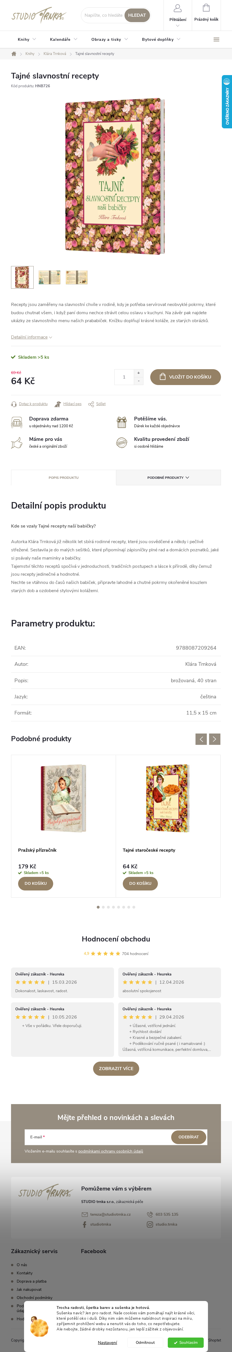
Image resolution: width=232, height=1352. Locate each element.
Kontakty (25, 1273)
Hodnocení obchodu (116, 939)
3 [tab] (108, 907)
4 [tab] (113, 907)
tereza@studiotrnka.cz (110, 1214)
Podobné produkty (165, 477)
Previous (201, 739)
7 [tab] (128, 907)
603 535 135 (167, 1214)
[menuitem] (27, 39)
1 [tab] (98, 907)
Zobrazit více (116, 1069)
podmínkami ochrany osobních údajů (110, 1151)
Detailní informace (29, 337)
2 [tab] (103, 907)
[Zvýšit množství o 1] (138, 373)
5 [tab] (118, 907)
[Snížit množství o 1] (138, 381)
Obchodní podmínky (34, 1297)
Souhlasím (188, 1342)
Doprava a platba (31, 1281)
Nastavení (107, 1342)
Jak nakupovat (29, 1289)
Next (214, 739)
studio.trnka (166, 1224)
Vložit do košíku (190, 377)
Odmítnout (145, 1342)
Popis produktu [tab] (64, 477)
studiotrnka (100, 1224)
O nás (22, 1265)
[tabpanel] (63, 826)
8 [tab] (133, 907)
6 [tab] (123, 907)
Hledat (137, 15)
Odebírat (189, 1137)
